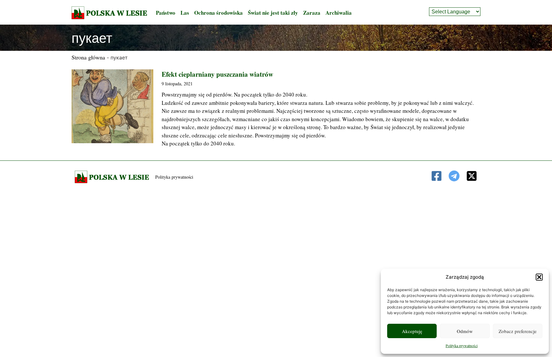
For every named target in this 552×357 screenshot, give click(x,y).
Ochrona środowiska (218, 13)
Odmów (465, 331)
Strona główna (88, 57)
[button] (539, 277)
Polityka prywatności (462, 345)
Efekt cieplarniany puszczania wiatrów (217, 74)
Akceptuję (412, 331)
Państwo (165, 13)
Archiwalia (339, 13)
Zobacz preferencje (518, 331)
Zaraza (311, 13)
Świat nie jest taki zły (273, 13)
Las (184, 13)
